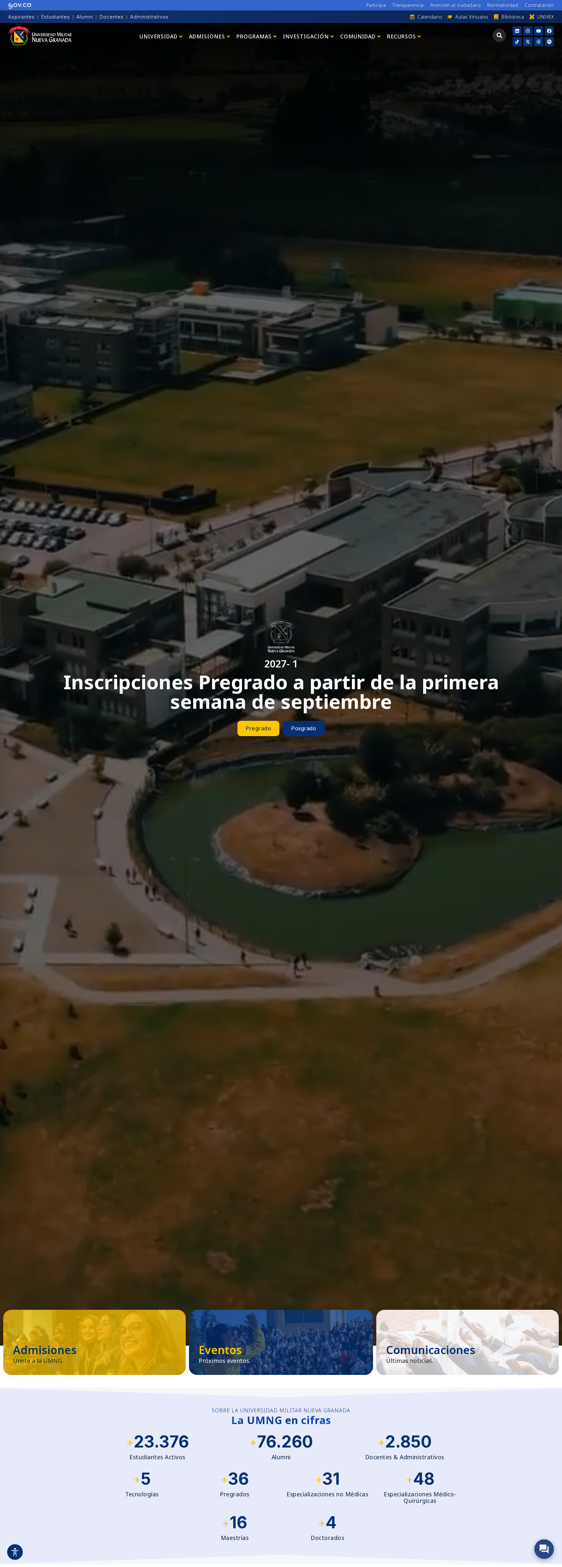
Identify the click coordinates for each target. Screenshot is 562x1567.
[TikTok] (517, 41)
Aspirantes (21, 17)
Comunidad (358, 36)
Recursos (401, 36)
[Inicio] (40, 36)
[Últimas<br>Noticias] (467, 1342)
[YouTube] (538, 30)
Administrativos (149, 17)
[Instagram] (527, 30)
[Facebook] (549, 30)
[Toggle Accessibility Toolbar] (15, 1552)
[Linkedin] (517, 30)
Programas (254, 36)
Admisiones (207, 36)
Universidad (159, 36)
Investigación (306, 36)
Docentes (112, 17)
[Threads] (538, 41)
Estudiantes (55, 17)
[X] (527, 41)
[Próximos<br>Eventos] (281, 1342)
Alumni (84, 17)
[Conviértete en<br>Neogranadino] (94, 1342)
